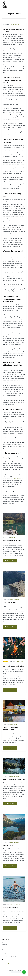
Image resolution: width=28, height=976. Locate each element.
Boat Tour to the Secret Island (12, 540)
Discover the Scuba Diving (11, 908)
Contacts (4, 949)
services (16, 24)
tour (19, 24)
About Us (4, 947)
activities (10, 24)
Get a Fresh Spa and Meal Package (13, 666)
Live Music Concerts (9, 602)
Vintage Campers (17, 478)
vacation (10, 26)
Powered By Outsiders (9, 973)
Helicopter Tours (8, 845)
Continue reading (11, 561)
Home (3, 942)
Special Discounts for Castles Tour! (14, 779)
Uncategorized (5, 26)
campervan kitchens (11, 304)
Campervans (4, 944)
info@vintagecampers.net (9, 963)
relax (13, 24)
